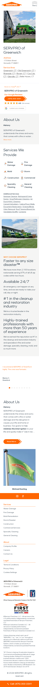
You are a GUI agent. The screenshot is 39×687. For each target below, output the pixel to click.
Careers (6, 550)
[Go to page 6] (22, 388)
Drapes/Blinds (28, 207)
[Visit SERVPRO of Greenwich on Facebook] (23, 496)
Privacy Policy (8, 568)
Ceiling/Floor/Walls (26, 204)
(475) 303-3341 (14, 99)
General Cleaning (10, 535)
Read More (11, 442)
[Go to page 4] (17, 388)
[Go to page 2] (12, 388)
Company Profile (10, 546)
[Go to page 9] (29, 388)
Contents (22, 212)
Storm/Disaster (9, 520)
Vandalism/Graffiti (10, 212)
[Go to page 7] (24, 388)
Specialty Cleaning (10, 532)
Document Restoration (12, 207)
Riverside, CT (9, 73)
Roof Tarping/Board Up (25, 209)
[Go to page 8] (27, 388)
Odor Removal (9, 209)
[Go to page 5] (19, 388)
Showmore (7, 140)
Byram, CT (21, 73)
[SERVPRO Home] (12, 4)
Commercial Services (11, 528)
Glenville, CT (13, 76)
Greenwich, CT (9, 70)
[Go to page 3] (14, 388)
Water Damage (9, 509)
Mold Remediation (10, 516)
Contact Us (7, 554)
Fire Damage (8, 512)
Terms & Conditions (11, 565)
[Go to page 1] (9, 388)
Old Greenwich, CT (26, 70)
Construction (8, 524)
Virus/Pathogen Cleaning (19, 199)
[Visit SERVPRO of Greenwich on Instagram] (17, 496)
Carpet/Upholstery (11, 204)
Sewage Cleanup (10, 196)
